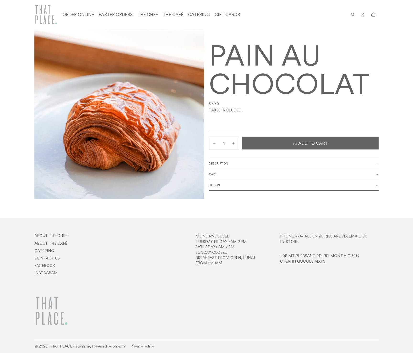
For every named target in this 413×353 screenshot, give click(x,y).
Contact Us (47, 258)
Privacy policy (142, 346)
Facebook (44, 265)
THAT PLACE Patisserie (69, 346)
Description (218, 163)
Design (214, 185)
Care (213, 174)
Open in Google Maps (302, 261)
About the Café (50, 243)
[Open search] (353, 14)
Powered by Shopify (109, 346)
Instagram (46, 272)
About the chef (50, 235)
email (355, 236)
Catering (44, 250)
